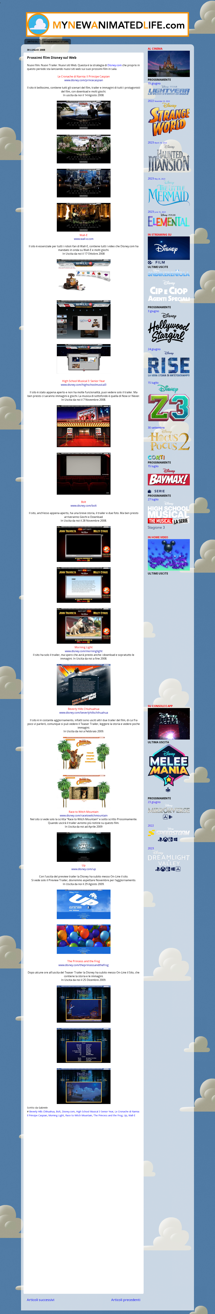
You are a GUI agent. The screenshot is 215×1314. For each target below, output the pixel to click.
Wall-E (131, 1115)
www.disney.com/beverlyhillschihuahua (83, 712)
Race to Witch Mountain (78, 1115)
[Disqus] (83, 1161)
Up (125, 1115)
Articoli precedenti (125, 1299)
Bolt (58, 1111)
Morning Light (56, 1115)
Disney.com (115, 65)
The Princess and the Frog (108, 1115)
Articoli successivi (40, 1299)
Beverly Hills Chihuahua (42, 1111)
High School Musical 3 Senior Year (94, 1111)
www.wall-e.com (83, 239)
